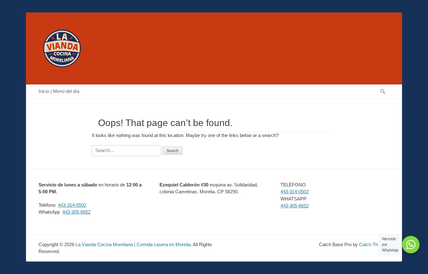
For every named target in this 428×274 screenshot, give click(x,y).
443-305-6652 (76, 212)
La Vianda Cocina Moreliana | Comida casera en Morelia (133, 244)
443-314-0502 (72, 205)
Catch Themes (374, 244)
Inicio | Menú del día (59, 91)
